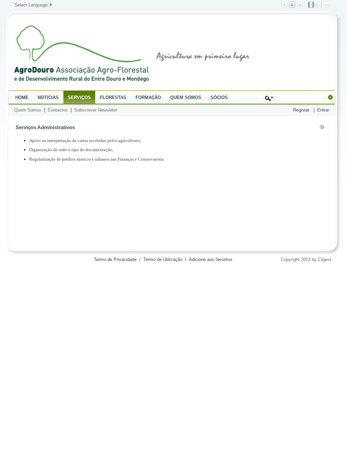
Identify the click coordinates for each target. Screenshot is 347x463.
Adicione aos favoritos (210, 259)
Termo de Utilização (162, 259)
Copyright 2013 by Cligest (306, 259)
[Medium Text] (292, 5)
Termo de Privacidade (115, 259)
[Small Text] (284, 5)
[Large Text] (300, 5)
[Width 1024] (311, 5)
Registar (301, 110)
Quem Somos (27, 110)
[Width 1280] (319, 5)
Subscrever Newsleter (95, 110)
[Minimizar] (321, 127)
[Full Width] (327, 5)
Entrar (323, 110)
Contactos (58, 110)
